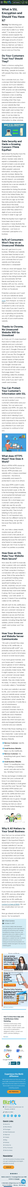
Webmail (7, 1134)
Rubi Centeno (10, 921)
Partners (7, 1142)
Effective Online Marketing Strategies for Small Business (13, 990)
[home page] (7, 2)
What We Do (8, 1127)
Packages (7, 1129)
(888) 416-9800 (9, 1112)
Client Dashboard (10, 1132)
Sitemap (16, 1185)
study (4, 301)
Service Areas (8, 1150)
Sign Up (8, 1167)
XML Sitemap (22, 1185)
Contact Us (8, 1145)
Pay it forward (8, 1147)
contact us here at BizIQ (10, 904)
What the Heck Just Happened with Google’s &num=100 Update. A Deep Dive (14, 962)
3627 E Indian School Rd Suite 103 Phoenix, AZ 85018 (14, 1108)
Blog (6, 1140)
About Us (7, 1124)
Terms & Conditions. (7, 1185)
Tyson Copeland (10, 980)
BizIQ (6, 1036)
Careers (7, 1137)
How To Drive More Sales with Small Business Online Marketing (14, 1018)
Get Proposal (14, 1091)
